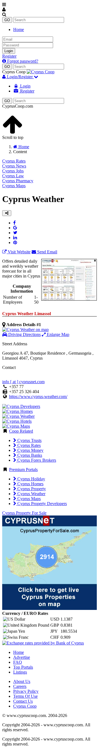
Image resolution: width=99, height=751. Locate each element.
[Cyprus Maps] (16, 426)
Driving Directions (24, 334)
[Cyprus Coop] (40, 71)
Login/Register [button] (20, 76)
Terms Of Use (25, 696)
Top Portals (23, 667)
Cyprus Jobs (13, 171)
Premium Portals (23, 469)
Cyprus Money (29, 450)
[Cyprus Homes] (17, 411)
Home (18, 29)
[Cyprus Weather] (18, 416)
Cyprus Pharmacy (17, 180)
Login (8, 51)
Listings (20, 672)
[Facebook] (14, 222)
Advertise (21, 657)
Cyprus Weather (30, 493)
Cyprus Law (13, 175)
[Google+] (15, 227)
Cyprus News (14, 166)
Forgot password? (22, 61)
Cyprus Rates (14, 161)
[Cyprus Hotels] (17, 421)
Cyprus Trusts (29, 440)
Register (9, 56)
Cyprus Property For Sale (24, 513)
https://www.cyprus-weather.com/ (38, 396)
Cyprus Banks (29, 455)
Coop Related (21, 431)
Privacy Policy (25, 691)
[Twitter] (15, 232)
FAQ (17, 662)
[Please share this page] (6, 213)
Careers (19, 686)
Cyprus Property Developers (41, 503)
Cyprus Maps (14, 185)
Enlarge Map (57, 334)
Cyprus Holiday (30, 479)
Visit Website (19, 252)
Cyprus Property (31, 488)
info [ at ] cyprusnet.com (23, 381)
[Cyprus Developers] (21, 406)
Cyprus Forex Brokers (36, 460)
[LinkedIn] (15, 237)
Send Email (46, 252)
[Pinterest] (15, 242)
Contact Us (23, 701)
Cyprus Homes (29, 483)
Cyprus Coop (25, 706)
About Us (21, 681)
